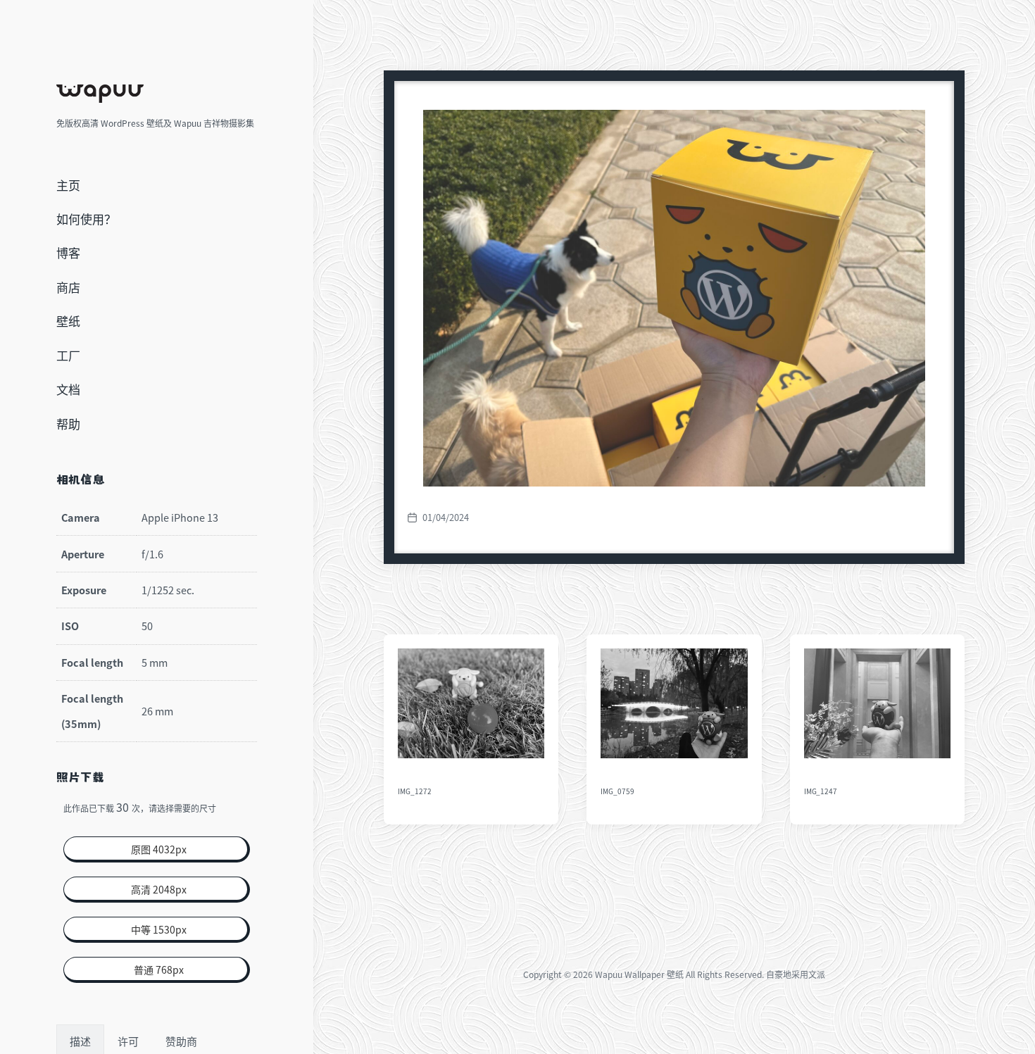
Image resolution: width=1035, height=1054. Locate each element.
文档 (68, 389)
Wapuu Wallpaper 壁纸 (639, 974)
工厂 (68, 355)
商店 (68, 287)
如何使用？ (86, 218)
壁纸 (68, 321)
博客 (68, 252)
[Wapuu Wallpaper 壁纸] (100, 93)
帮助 (68, 423)
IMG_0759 (617, 791)
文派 (816, 974)
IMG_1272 (415, 791)
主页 (68, 185)
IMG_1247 (821, 791)
